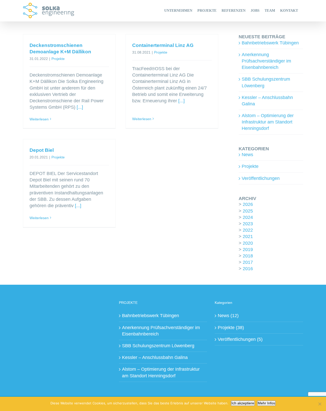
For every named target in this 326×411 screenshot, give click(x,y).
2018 (248, 255)
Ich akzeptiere (243, 403)
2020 (248, 243)
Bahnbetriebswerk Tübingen (270, 42)
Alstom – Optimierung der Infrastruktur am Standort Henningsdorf (268, 122)
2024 (248, 217)
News (247, 154)
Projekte (58, 59)
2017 (248, 262)
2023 (248, 223)
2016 (248, 268)
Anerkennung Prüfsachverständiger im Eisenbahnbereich (266, 61)
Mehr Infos (266, 403)
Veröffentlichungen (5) (240, 339)
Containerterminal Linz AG (163, 45)
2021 (248, 236)
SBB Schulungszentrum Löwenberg (158, 345)
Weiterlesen (39, 119)
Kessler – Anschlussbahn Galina (155, 357)
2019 (248, 249)
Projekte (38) (231, 327)
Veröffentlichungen (261, 178)
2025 (248, 211)
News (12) (228, 315)
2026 (248, 204)
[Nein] (319, 403)
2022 (248, 230)
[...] (80, 107)
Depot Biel (42, 150)
